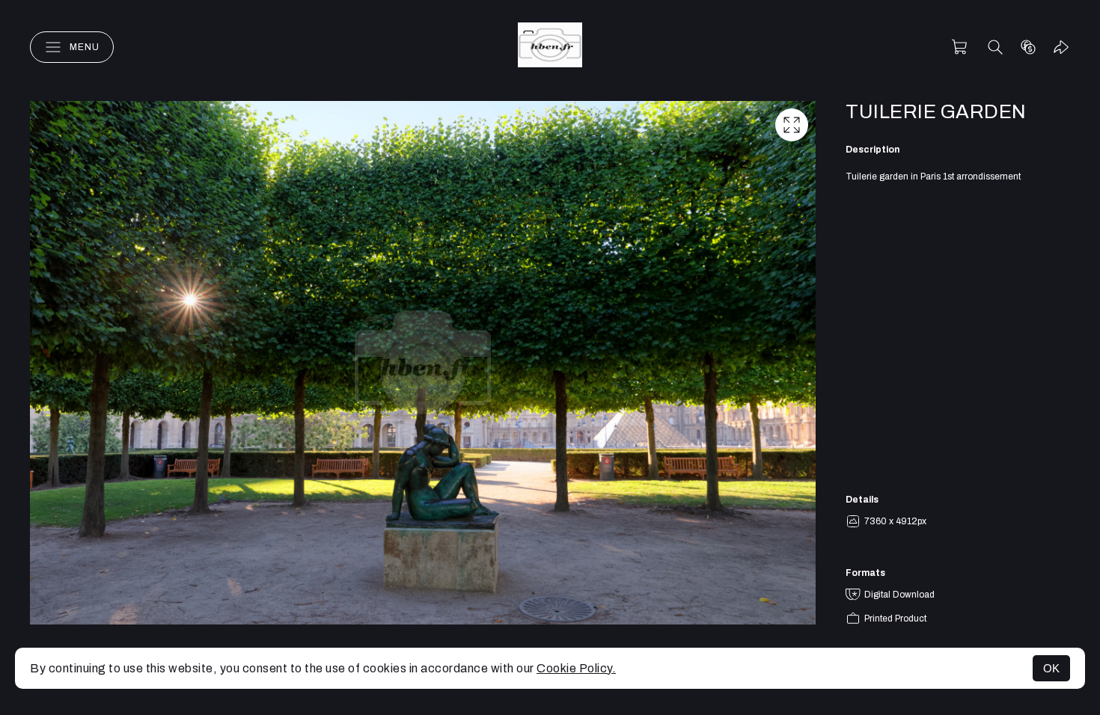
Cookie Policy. (576, 668)
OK (1051, 668)
